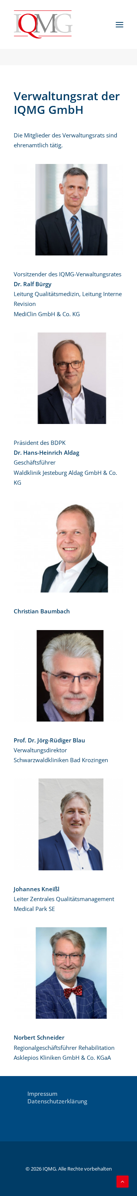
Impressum (42, 1093)
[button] (119, 24)
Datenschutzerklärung (57, 1101)
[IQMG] (43, 24)
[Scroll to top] (122, 1181)
